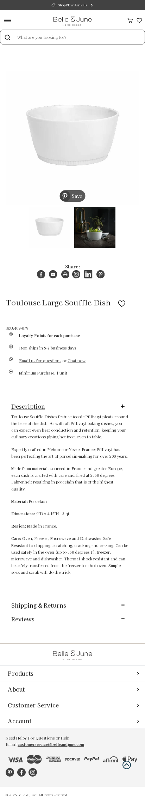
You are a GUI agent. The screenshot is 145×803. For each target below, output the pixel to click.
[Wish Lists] (139, 19)
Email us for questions (40, 360)
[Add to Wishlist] (122, 302)
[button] (126, 765)
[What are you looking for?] (7, 37)
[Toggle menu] (9, 20)
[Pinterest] (100, 274)
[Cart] (130, 19)
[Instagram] (76, 274)
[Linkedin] (88, 274)
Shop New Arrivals (72, 4)
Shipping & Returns (38, 605)
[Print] (65, 274)
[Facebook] (41, 274)
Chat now (77, 360)
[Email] (53, 274)
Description (28, 406)
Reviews (22, 619)
